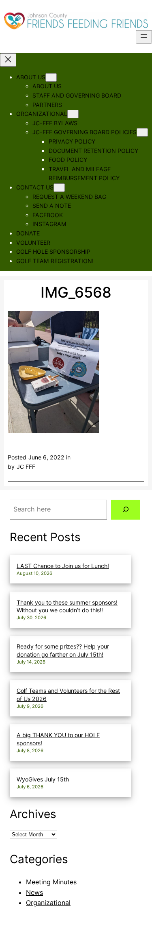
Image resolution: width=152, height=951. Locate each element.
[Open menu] (144, 37)
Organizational (48, 903)
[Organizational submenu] (73, 114)
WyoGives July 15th (43, 779)
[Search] (125, 510)
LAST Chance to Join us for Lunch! (63, 565)
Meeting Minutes (51, 882)
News (34, 892)
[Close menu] (8, 60)
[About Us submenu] (51, 77)
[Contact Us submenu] (59, 187)
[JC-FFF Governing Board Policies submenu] (142, 132)
